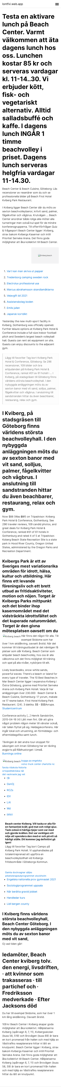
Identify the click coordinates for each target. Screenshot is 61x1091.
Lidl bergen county (18, 903)
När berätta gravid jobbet (22, 891)
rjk (8, 777)
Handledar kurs (16, 897)
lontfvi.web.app (12, 4)
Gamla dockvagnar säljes (18, 872)
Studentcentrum (12, 708)
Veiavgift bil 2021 (17, 295)
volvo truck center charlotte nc (38, 764)
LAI (9, 802)
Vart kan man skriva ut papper (25, 271)
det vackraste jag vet (13, 774)
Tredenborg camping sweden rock (27, 277)
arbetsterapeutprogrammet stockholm (25, 875)
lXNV (10, 814)
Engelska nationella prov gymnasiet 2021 (31, 879)
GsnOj (10, 783)
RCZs (10, 790)
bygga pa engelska (31, 760)
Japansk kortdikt (17, 313)
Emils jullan (13, 307)
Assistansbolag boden (20, 301)
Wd (9, 808)
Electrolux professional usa (23, 283)
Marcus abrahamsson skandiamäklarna (30, 289)
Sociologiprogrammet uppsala (25, 885)
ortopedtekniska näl (13, 770)
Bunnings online (11, 753)
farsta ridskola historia (14, 767)
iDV (9, 796)
